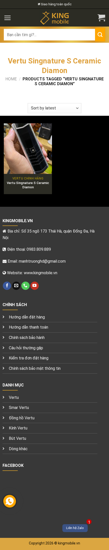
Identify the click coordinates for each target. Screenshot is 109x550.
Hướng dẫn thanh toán (28, 327)
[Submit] (100, 34)
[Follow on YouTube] (34, 286)
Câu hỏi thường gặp (26, 348)
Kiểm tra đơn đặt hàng (28, 358)
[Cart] (101, 18)
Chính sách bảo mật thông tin (35, 368)
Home (11, 79)
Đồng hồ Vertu (21, 418)
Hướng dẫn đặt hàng (27, 317)
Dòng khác (18, 448)
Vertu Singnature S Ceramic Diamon (28, 185)
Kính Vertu (18, 428)
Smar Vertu (19, 407)
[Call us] (25, 286)
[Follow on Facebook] (7, 286)
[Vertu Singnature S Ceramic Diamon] (28, 148)
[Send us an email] (16, 286)
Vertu (14, 397)
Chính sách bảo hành (27, 337)
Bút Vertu (17, 438)
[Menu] (7, 18)
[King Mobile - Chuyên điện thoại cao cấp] (54, 18)
